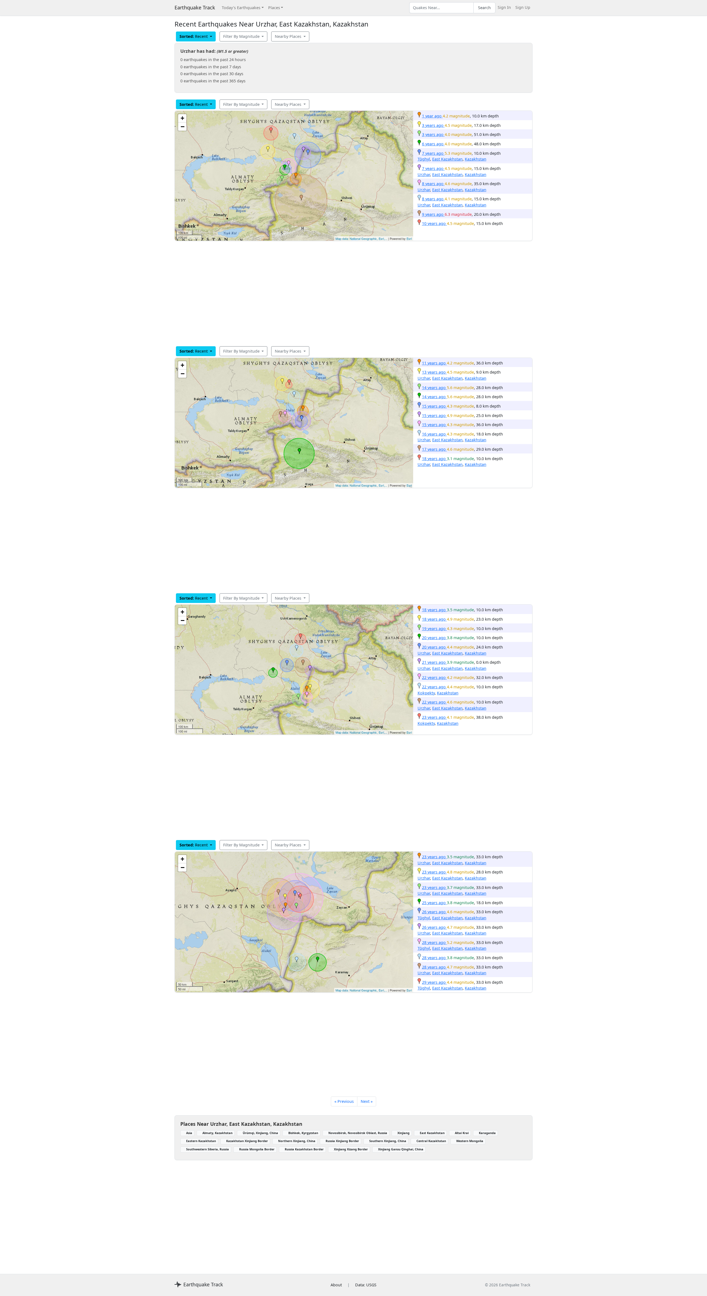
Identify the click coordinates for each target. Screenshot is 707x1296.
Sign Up (522, 7)
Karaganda (487, 1133)
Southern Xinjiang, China (387, 1141)
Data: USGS (365, 1284)
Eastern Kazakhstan (201, 1141)
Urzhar (424, 174)
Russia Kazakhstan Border (304, 1149)
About (336, 1284)
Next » (367, 1101)
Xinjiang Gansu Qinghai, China (400, 1149)
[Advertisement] (340, 293)
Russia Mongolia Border (257, 1149)
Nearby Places (288, 36)
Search (484, 7)
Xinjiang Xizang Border (351, 1149)
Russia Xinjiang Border (342, 1141)
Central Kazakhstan (431, 1141)
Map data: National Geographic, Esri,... (361, 238)
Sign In (504, 7)
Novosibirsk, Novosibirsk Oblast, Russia (357, 1133)
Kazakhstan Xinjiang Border (247, 1141)
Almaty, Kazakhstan (217, 1133)
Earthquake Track (195, 7)
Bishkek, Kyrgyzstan (303, 1133)
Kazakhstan (475, 159)
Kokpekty (426, 693)
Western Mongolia (469, 1141)
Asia (189, 1133)
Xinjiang (403, 1133)
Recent (194, 36)
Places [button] (274, 7)
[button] (295, 175)
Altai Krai (462, 1133)
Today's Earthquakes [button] (241, 7)
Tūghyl (424, 159)
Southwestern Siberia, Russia (207, 1149)
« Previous (344, 1101)
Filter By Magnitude (242, 36)
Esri (409, 238)
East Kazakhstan (447, 159)
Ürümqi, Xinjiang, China (260, 1133)
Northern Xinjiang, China (296, 1141)
